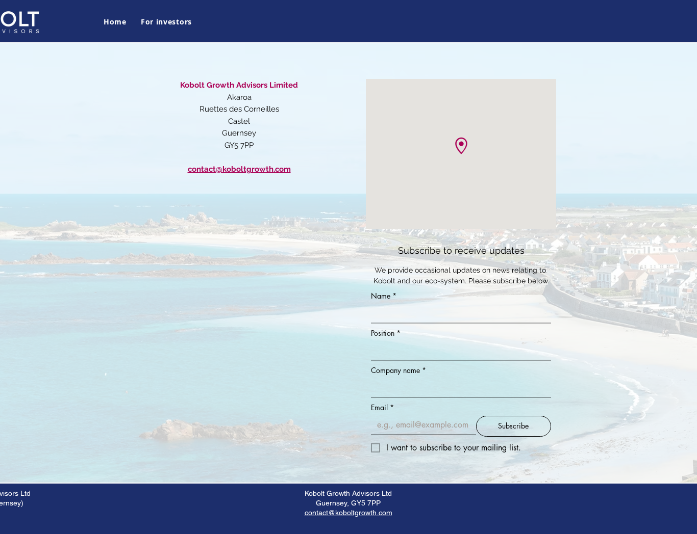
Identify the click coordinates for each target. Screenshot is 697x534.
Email (382, 407)
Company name (398, 370)
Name (383, 295)
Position (386, 333)
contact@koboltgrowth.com (348, 513)
